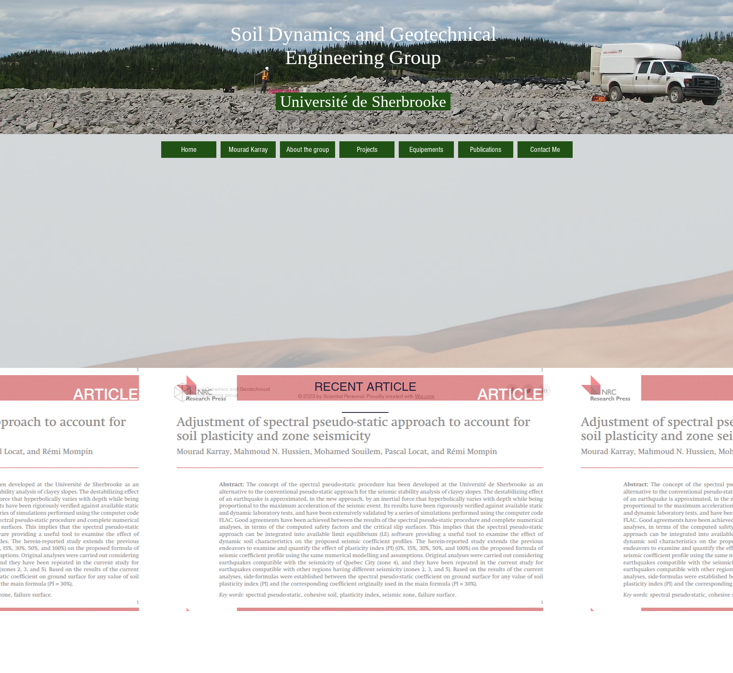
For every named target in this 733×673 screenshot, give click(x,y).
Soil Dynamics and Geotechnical (363, 33)
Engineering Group (363, 57)
